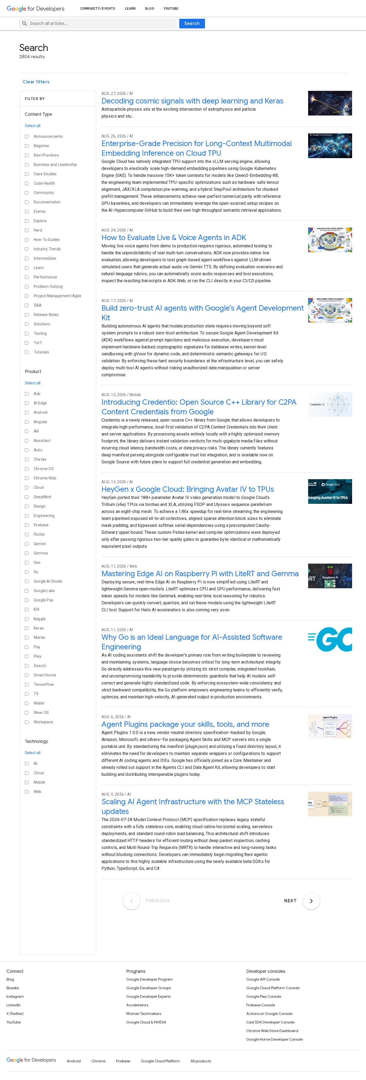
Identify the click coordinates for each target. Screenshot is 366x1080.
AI (35, 763)
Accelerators (137, 1005)
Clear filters (36, 82)
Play (37, 656)
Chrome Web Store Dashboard (272, 1030)
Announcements (48, 136)
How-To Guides (47, 239)
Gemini (40, 544)
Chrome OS (44, 469)
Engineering (44, 515)
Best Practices (46, 155)
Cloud (39, 487)
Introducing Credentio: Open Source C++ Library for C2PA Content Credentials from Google (199, 406)
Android (40, 412)
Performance (45, 277)
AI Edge (40, 403)
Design (40, 506)
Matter (40, 637)
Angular (40, 422)
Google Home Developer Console (274, 1039)
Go (36, 572)
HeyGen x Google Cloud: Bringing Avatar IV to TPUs (188, 489)
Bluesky (12, 987)
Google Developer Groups (148, 987)
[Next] (311, 901)
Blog (149, 8)
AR (36, 431)
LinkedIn (13, 1005)
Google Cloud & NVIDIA (146, 1022)
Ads (37, 394)
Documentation (47, 202)
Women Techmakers (143, 1013)
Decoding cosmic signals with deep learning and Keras (192, 101)
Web (38, 791)
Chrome (98, 1061)
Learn (130, 8)
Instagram (15, 996)
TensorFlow (44, 684)
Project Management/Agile (57, 296)
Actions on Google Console (269, 1013)
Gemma (41, 553)
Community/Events (97, 8)
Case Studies (45, 174)
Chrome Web (45, 478)
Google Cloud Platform (160, 1061)
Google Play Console (263, 996)
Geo (37, 562)
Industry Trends (47, 249)
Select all (32, 126)
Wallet (39, 703)
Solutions (42, 324)
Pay (37, 647)
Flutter (39, 534)
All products (201, 1061)
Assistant (42, 440)
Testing (40, 333)
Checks (40, 459)
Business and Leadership (55, 164)
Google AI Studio (48, 581)
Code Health (44, 183)
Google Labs (44, 591)
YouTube (171, 8)
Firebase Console (260, 1005)
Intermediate (45, 258)
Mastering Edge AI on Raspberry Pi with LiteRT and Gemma (200, 573)
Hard (38, 230)
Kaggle (40, 619)
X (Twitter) (15, 1013)
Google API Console (263, 979)
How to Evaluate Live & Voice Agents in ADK (174, 237)
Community (44, 193)
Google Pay (43, 600)
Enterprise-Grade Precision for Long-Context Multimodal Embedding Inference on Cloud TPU (197, 148)
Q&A (38, 305)
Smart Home (45, 675)
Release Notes (46, 314)
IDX (37, 609)
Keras (39, 628)
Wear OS (41, 712)
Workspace (43, 722)
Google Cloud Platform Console (273, 987)
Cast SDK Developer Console (270, 1022)
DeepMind (42, 497)
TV (36, 694)
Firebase (41, 525)
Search (192, 23)
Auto (38, 450)
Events (40, 211)
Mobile (39, 782)
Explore (40, 221)
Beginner (42, 146)
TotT (38, 343)
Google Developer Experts (148, 996)
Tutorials (41, 352)
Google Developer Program (149, 979)
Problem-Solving (48, 286)
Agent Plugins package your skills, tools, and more (185, 724)
